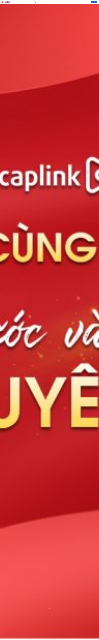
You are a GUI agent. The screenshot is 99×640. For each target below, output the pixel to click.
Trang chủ (28, 2)
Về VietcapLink (54, 2)
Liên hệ (94, 2)
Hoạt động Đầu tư (34, 2)
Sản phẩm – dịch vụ (44, 2)
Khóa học (61, 2)
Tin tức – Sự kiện (69, 2)
